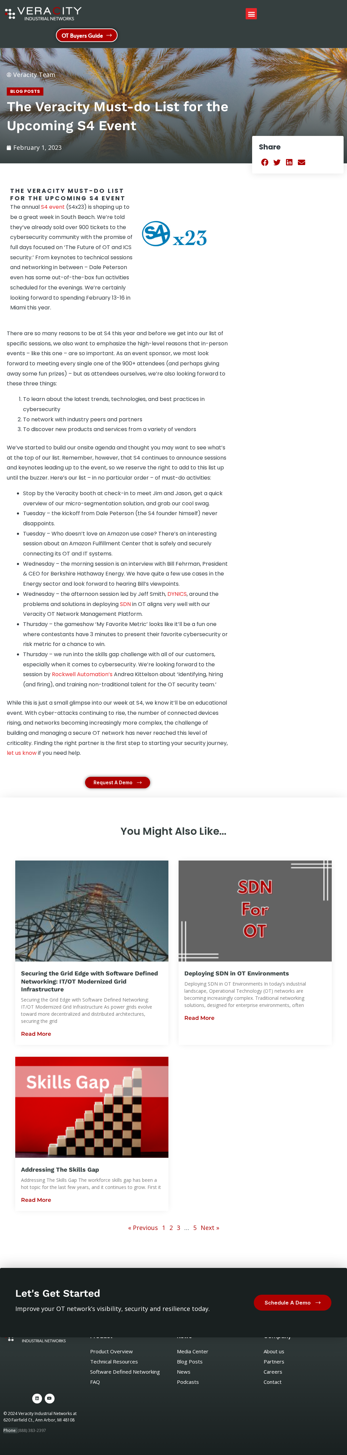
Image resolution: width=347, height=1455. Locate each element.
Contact (273, 1381)
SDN (125, 604)
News (183, 1371)
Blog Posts (25, 91)
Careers (273, 1371)
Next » (210, 1228)
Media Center (192, 1351)
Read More (36, 1034)
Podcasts (188, 1381)
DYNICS (177, 594)
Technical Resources (114, 1361)
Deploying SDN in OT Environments (236, 973)
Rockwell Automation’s (82, 674)
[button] (251, 13)
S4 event (53, 207)
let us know (22, 753)
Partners (274, 1361)
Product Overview (111, 1351)
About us (274, 1351)
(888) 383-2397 (32, 1430)
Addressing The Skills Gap (60, 1169)
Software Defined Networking (125, 1371)
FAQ (95, 1381)
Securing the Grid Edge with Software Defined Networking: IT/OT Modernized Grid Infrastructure (89, 981)
